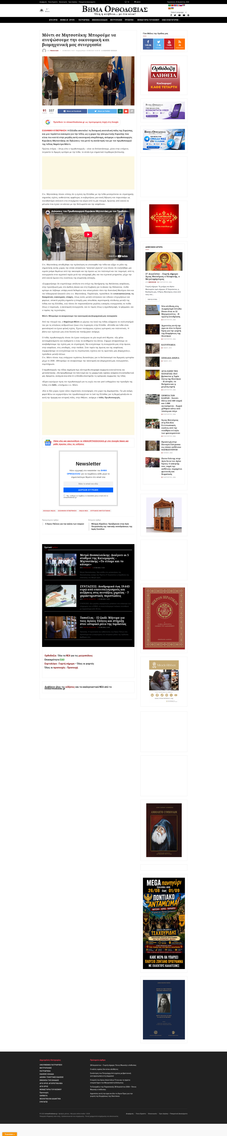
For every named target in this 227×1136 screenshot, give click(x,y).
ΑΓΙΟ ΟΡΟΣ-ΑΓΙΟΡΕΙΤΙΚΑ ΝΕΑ (51, 1083)
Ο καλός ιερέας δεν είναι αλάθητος (104, 1069)
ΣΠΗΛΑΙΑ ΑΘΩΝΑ (170, 357)
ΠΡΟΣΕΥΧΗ (129, 20)
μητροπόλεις (86, 655)
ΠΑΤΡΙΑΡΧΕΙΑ (84, 20)
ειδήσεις (70, 687)
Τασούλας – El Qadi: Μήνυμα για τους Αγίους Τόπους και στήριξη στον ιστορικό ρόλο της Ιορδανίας (103, 621)
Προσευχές (44, 1093)
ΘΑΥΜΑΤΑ (43, 1096)
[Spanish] (169, 8)
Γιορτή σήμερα (66, 663)
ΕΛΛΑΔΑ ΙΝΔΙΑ (49, 511)
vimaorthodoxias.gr (51, 1114)
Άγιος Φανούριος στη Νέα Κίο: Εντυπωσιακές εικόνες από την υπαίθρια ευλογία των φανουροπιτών (170, 426)
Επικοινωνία (63, 2)
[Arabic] (169, 5)
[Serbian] (183, 5)
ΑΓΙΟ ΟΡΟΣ (53, 20)
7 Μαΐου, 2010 (167, 361)
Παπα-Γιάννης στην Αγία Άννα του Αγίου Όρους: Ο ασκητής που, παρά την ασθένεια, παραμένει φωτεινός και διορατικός (171, 466)
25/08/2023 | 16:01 (68, 50)
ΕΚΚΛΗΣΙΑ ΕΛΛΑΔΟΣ (100, 20)
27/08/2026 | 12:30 (104, 627)
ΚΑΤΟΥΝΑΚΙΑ (168, 344)
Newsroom (54, 50)
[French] (178, 5)
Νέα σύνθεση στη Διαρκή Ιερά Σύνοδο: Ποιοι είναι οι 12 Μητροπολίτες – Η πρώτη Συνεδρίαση (171, 311)
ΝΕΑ (68, 655)
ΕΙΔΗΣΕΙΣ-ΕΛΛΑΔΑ (110, 50)
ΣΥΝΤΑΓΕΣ (44, 1102)
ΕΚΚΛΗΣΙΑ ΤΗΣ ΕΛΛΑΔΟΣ (49, 1080)
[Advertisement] (88, 173)
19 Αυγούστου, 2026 (169, 477)
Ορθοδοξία (50, 655)
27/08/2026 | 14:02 (104, 599)
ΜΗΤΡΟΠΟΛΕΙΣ (116, 20)
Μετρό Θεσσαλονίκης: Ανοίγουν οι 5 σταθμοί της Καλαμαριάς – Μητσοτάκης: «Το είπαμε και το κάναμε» (104, 559)
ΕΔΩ (62, 659)
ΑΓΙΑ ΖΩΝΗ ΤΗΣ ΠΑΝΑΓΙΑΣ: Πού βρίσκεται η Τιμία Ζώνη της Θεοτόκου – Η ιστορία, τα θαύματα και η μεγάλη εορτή (171, 379)
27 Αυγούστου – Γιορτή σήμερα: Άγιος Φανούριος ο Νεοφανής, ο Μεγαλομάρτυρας (162, 276)
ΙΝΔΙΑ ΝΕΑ (83, 511)
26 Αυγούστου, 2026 (169, 390)
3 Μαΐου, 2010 (167, 348)
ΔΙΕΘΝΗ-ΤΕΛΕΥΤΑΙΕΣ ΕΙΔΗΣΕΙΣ (51, 1077)
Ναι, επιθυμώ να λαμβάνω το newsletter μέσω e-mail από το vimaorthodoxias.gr (85, 496)
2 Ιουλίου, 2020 (167, 453)
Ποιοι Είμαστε (53, 2)
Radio (138, 2)
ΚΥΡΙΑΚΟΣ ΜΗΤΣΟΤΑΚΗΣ (100, 511)
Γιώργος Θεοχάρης (89, 599)
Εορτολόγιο (51, 663)
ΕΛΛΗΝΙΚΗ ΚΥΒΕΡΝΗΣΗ (67, 511)
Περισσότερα (152, 299)
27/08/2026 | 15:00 (99, 568)
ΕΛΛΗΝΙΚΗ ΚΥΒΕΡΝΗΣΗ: (54, 130)
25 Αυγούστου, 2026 (169, 320)
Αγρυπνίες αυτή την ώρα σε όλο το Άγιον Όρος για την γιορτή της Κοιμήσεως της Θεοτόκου (171, 330)
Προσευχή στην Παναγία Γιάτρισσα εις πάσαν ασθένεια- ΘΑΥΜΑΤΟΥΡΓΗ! (171, 445)
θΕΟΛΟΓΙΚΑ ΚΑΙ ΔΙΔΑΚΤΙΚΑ (50, 1099)
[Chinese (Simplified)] (172, 5)
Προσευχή (72, 667)
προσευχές (59, 667)
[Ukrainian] (172, 8)
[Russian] (181, 5)
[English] (175, 5)
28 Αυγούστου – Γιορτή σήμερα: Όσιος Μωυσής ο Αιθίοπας (113, 1065)
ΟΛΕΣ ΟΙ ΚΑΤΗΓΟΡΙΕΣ (170, 20)
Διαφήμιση (43, 2)
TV (128, 2)
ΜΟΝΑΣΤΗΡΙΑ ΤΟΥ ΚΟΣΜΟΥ (148, 20)
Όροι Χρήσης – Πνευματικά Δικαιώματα (81, 2)
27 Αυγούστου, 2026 (165, 282)
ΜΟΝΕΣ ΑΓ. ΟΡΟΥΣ (67, 20)
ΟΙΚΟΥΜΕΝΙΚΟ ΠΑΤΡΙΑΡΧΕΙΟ (51, 1065)
